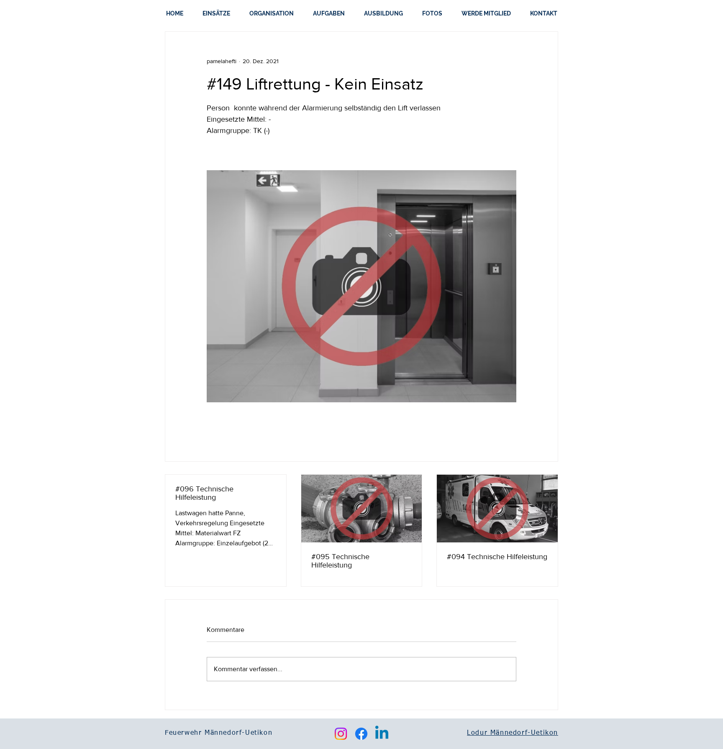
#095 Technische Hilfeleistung (340, 560)
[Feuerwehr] (497, 508)
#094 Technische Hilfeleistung (497, 556)
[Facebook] (361, 734)
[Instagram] (341, 734)
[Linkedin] (382, 734)
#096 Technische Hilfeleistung (204, 493)
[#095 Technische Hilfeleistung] (361, 508)
